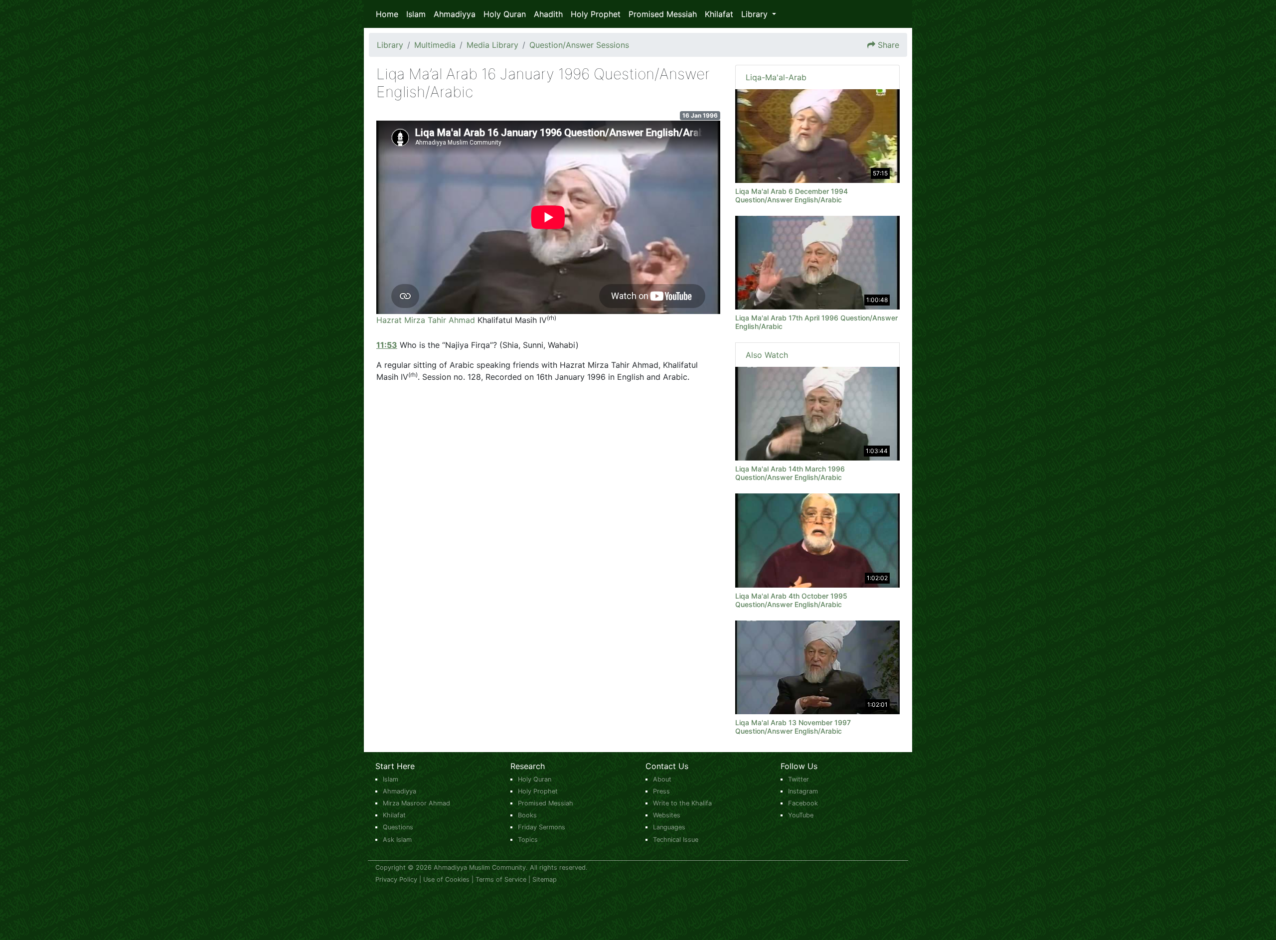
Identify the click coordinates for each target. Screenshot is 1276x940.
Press (661, 791)
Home (387, 14)
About (662, 779)
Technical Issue (675, 839)
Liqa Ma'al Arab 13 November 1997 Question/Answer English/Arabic (793, 726)
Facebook (803, 803)
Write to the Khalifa (682, 803)
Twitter (798, 779)
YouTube (800, 815)
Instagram (803, 791)
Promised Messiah (663, 14)
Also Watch (767, 355)
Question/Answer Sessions (579, 45)
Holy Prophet (596, 14)
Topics (528, 839)
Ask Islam (397, 839)
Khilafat (719, 14)
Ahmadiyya (455, 14)
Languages (669, 827)
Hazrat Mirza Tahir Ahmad (425, 320)
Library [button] (755, 14)
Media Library (492, 45)
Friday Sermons (541, 827)
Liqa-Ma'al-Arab (776, 77)
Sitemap (544, 879)
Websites (666, 815)
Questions (398, 827)
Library (390, 45)
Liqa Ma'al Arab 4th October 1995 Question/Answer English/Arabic (791, 600)
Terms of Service (501, 879)
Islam (416, 14)
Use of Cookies (446, 879)
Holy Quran (504, 14)
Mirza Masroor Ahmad (416, 803)
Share (888, 45)
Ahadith (548, 14)
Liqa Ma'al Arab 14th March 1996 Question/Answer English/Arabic (790, 473)
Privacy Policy (396, 879)
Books (527, 815)
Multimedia (435, 45)
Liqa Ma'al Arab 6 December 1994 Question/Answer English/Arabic (791, 195)
